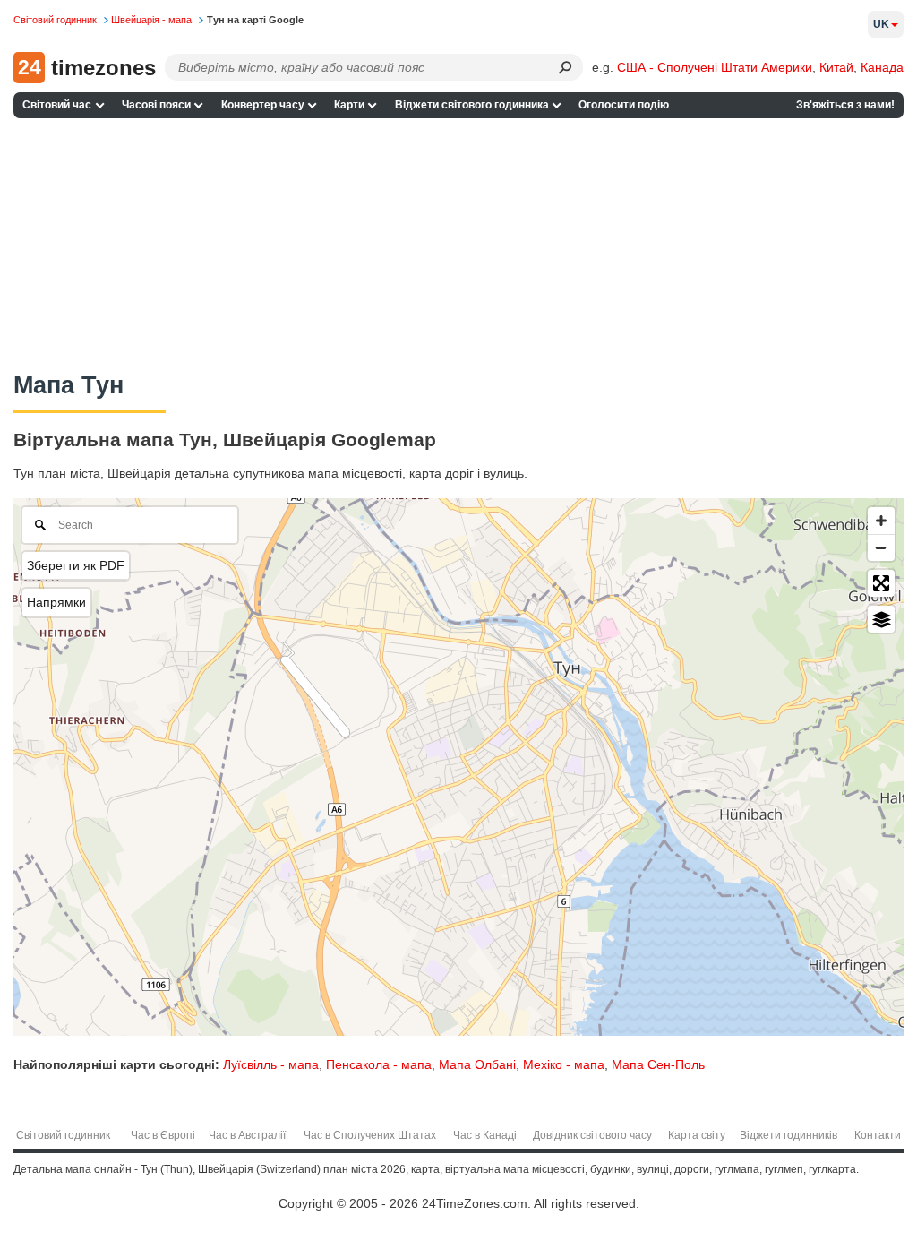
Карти (349, 105)
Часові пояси (156, 105)
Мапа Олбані (477, 1064)
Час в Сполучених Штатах (370, 1135)
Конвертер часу (262, 105)
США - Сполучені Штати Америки (714, 67)
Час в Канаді (485, 1135)
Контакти (877, 1135)
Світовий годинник (63, 1135)
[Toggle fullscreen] (881, 583)
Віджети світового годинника (472, 105)
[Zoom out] (881, 547)
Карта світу (696, 1135)
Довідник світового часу (592, 1135)
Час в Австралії (247, 1135)
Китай (836, 67)
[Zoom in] (881, 520)
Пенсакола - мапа (379, 1064)
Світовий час (56, 105)
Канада (882, 67)
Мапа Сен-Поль (658, 1064)
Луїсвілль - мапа (271, 1064)
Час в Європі (163, 1135)
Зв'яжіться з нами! (845, 105)
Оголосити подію (623, 105)
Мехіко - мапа (563, 1064)
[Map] (458, 767)
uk (881, 24)
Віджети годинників (788, 1135)
